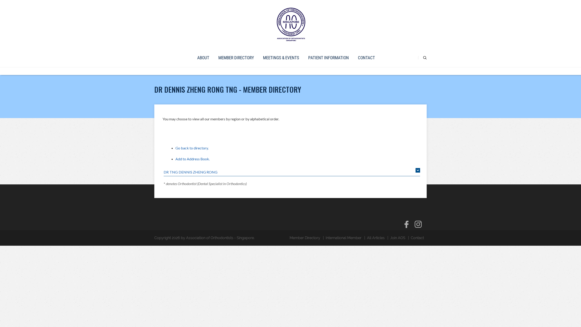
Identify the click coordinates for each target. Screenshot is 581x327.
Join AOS (397, 238)
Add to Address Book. (192, 159)
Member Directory (236, 57)
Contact (366, 57)
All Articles (376, 238)
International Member (344, 238)
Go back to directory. (192, 148)
